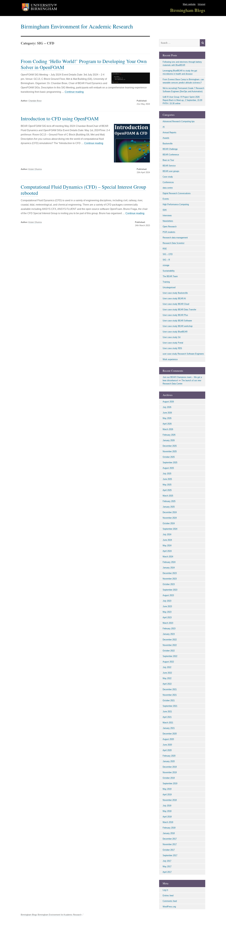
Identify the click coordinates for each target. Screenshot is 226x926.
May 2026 (167, 418)
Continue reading (74, 92)
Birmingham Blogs (187, 10)
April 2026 (167, 424)
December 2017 (170, 839)
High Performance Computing (176, 204)
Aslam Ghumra (35, 169)
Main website (189, 4)
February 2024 (169, 562)
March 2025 (168, 496)
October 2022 (169, 650)
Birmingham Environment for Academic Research (77, 26)
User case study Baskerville (175, 293)
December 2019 (170, 767)
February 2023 (169, 628)
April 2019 (167, 794)
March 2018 (168, 822)
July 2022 (167, 667)
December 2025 (170, 446)
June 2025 (167, 479)
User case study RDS (172, 348)
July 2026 (167, 407)
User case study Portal (173, 343)
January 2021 (169, 728)
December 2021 (170, 689)
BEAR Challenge (170, 149)
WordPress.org (169, 906)
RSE (165, 248)
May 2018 (167, 811)
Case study (168, 177)
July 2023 (167, 601)
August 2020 (168, 739)
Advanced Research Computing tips (179, 121)
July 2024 (167, 534)
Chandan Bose (35, 101)
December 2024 (170, 512)
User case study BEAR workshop (177, 326)
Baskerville (167, 143)
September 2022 (170, 656)
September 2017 (170, 855)
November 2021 (170, 695)
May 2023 (167, 612)
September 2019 (170, 783)
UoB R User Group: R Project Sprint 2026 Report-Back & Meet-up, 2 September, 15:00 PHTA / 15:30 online (182, 100)
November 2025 (170, 451)
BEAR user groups (171, 171)
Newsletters (168, 221)
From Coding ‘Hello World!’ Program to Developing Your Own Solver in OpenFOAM (84, 64)
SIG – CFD (167, 254)
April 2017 (167, 872)
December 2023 (170, 573)
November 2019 (170, 772)
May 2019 (167, 789)
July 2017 (167, 861)
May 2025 (167, 484)
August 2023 (168, 595)
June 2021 (167, 711)
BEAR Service (169, 165)
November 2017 (170, 844)
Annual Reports (169, 132)
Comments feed (170, 901)
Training (166, 282)
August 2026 (168, 401)
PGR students (169, 232)
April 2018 (167, 816)
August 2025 (168, 468)
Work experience (170, 359)
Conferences (168, 182)
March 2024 (168, 556)
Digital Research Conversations (177, 193)
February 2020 (169, 756)
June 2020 (167, 745)
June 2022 (167, 673)
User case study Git (171, 337)
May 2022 (167, 678)
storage (166, 265)
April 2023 (167, 617)
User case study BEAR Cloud (176, 304)
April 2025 (167, 490)
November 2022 (170, 645)
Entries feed (168, 895)
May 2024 (167, 545)
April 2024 (167, 551)
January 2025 (169, 507)
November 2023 (170, 579)
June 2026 (167, 413)
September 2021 (170, 706)
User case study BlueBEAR (175, 331)
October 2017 (169, 850)
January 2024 (169, 567)
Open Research (169, 226)
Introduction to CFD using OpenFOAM (60, 118)
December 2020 (170, 733)
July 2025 (167, 473)
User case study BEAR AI (174, 298)
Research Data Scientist (173, 243)
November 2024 (170, 518)
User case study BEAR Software (177, 320)
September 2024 (170, 529)
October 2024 (169, 523)
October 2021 (169, 700)
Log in (165, 890)
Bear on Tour (168, 160)
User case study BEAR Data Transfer (179, 309)
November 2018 (170, 800)
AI (164, 127)
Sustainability (169, 271)
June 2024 (167, 540)
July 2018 (167, 805)
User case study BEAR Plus (175, 315)
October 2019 (169, 778)
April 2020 (167, 750)
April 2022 (167, 684)
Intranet (201, 4)
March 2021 (168, 722)
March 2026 (168, 429)
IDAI (165, 210)
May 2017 (167, 866)
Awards (166, 138)
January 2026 (169, 440)
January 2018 (169, 833)
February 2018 (169, 828)
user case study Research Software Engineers (183, 354)
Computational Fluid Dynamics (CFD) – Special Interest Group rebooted (83, 189)
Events (166, 199)
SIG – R (166, 260)
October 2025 (169, 457)
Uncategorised (169, 287)
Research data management (175, 237)
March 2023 (168, 623)
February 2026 (169, 435)
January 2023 (169, 634)
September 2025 (170, 462)
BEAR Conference (171, 154)
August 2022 (168, 662)
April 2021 (167, 717)
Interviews (167, 215)
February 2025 (169, 501)
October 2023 (169, 584)
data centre (168, 188)
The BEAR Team (170, 276)
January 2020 (169, 761)
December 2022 (170, 639)
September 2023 (170, 590)
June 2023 (167, 606)
